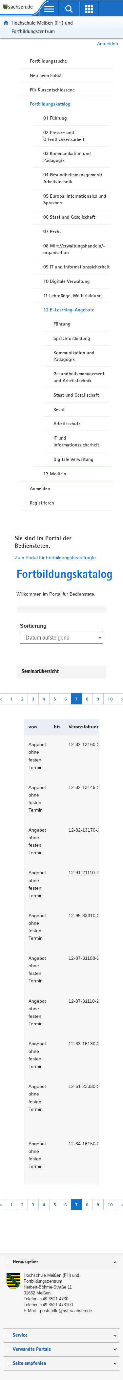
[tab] (61, 1262)
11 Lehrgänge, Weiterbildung (72, 296)
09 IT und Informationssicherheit (76, 267)
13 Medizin (54, 474)
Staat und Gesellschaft (76, 395)
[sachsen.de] (19, 10)
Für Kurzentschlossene (52, 90)
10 (110, 699)
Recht (59, 409)
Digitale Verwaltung (73, 459)
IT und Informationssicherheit (76, 441)
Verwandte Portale (32, 1349)
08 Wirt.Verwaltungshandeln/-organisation (74, 249)
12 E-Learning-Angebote (68, 310)
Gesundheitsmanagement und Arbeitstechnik (78, 377)
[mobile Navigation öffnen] (49, 8)
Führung (62, 324)
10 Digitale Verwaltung (66, 281)
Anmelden (107, 43)
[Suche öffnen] (69, 8)
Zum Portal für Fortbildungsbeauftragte (55, 557)
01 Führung (55, 118)
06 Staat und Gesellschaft (69, 217)
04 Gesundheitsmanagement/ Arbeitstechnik (72, 178)
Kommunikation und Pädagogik (73, 356)
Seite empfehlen (29, 1363)
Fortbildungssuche (48, 61)
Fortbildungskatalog (50, 104)
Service (20, 1335)
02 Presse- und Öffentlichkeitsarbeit (63, 135)
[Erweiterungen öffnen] (89, 8)
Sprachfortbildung (71, 338)
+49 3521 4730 (54, 1298)
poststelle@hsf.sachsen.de (66, 1310)
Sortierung (33, 626)
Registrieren (42, 503)
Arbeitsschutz (66, 423)
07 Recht (52, 231)
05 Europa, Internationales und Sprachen (74, 199)
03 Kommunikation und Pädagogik (67, 156)
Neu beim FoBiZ (46, 75)
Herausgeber (25, 1261)
